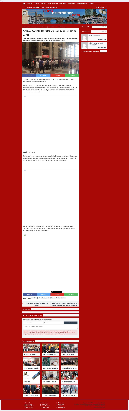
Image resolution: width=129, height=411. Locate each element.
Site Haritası (28, 404)
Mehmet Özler (102, 39)
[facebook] (96, 7)
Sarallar (58, 298)
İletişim (91, 3)
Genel (49, 3)
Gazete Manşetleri (82, 3)
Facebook (61, 404)
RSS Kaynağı (29, 407)
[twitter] (98, 7)
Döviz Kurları (45, 407)
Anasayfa (29, 3)
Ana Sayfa (26, 27)
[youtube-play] (105, 7)
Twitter (60, 405)
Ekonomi (55, 3)
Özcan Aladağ (102, 47)
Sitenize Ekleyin (29, 405)
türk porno (3, 1)
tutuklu (63, 298)
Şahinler (52, 298)
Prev (103, 26)
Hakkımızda (45, 403)
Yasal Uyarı (45, 404)
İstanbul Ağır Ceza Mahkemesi (40, 298)
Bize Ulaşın (61, 407)
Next (105, 26)
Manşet (43, 3)
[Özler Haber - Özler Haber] (24, 3)
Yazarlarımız (71, 3)
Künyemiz (61, 403)
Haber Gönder (46, 405)
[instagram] (103, 7)
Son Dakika (62, 3)
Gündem (36, 3)
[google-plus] (101, 7)
